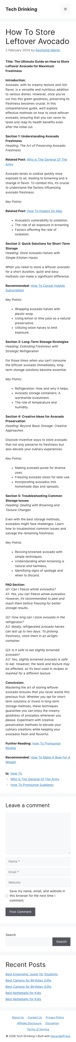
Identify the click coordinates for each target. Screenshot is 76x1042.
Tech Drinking (21, 9)
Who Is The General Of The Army (35, 779)
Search (11, 935)
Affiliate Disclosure (29, 1023)
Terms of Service (38, 1029)
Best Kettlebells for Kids (23, 993)
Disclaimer (52, 1023)
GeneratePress (60, 1036)
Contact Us (35, 1017)
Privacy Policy (55, 1017)
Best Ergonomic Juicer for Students (32, 974)
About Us (18, 1017)
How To (16, 773)
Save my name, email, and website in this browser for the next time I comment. (37, 895)
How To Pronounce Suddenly (32, 785)
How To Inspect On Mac (44, 211)
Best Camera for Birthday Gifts (28, 980)
